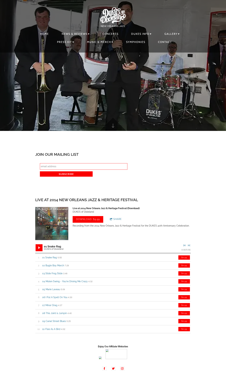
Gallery (171, 33)
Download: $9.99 (88, 219)
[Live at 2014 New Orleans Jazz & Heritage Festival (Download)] (51, 223)
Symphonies (135, 42)
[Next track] (188, 245)
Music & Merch (99, 42)
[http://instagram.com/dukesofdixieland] (122, 368)
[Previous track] (184, 245)
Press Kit (64, 42)
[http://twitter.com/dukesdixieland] (113, 368)
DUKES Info (140, 33)
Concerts (110, 33)
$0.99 (184, 257)
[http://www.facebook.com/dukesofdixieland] (104, 368)
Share (117, 219)
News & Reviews (75, 33)
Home (44, 33)
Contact (165, 42)
